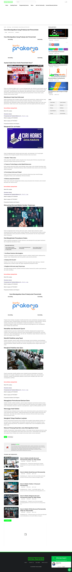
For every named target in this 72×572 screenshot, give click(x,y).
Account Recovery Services (51, 5)
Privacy (51, 107)
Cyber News (28, 461)
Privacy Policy (45, 562)
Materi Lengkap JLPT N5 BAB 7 (10, 120)
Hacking (51, 105)
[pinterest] (12, 440)
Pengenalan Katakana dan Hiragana (11, 123)
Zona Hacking (52, 48)
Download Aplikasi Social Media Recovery (57, 38)
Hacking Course (13, 5)
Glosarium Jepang (8, 113)
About (26, 562)
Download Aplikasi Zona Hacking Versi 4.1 (57, 64)
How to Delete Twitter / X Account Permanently (37, 248)
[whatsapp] (9, 440)
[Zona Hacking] (8, 2)
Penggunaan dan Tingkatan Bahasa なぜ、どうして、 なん (16, 115)
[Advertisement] (36, 17)
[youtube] (67, 7)
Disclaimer (38, 562)
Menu (32, 5)
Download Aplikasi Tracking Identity (56, 78)
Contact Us (31, 562)
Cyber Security (63, 102)
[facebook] (58, 7)
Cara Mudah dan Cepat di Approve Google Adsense (58, 92)
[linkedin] (14, 440)
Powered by (61, 566)
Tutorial (51, 88)
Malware (61, 105)
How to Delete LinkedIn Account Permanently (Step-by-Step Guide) (11, 248)
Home (6, 5)
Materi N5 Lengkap (8, 110)
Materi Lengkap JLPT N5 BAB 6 (11, 117)
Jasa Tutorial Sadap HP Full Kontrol (56, 51)
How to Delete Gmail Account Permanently (24, 248)
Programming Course (24, 5)
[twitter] (60, 7)
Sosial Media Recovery (54, 35)
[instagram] (65, 7)
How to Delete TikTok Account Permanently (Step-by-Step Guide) (33, 509)
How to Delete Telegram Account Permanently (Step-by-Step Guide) (30, 496)
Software (52, 75)
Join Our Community (40, 5)
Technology (9, 27)
